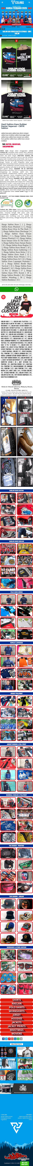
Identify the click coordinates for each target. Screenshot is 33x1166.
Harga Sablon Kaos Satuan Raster (17, 243)
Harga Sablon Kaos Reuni (14, 247)
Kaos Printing (19, 368)
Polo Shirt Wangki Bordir (9, 358)
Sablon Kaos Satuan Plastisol (10, 328)
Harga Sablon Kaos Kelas (14, 252)
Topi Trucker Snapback (21, 375)
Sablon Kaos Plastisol (20, 321)
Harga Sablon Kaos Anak (13, 254)
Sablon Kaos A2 (18, 339)
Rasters (8, 144)
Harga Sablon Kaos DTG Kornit (16, 271)
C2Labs (5, 35)
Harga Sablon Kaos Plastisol (16, 225)
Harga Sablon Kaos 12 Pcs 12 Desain (16, 269)
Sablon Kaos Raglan (15, 332)
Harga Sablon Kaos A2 (11, 259)
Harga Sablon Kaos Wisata (13, 257)
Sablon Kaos (16, 144)
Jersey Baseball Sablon (9, 351)
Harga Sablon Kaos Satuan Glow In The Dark (16, 239)
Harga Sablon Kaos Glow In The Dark (16, 228)
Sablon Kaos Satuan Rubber (20, 326)
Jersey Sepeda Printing (22, 349)
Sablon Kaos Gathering (16, 334)
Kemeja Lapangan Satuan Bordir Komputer (14, 356)
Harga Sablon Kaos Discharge (15, 231)
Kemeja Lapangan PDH (21, 353)
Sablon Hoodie (25, 358)
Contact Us (18, 1137)
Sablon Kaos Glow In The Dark (10, 324)
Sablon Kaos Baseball (17, 343)
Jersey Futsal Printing (16, 347)
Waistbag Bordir (16, 364)
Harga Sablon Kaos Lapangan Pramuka (16, 260)
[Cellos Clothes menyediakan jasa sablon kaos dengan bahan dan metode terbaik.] (8, 1063)
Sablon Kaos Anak (17, 336)
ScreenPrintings (8, 146)
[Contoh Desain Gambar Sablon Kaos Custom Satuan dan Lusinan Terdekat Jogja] (8, 1075)
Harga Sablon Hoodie (11, 275)
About (16, 1137)
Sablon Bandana (18, 366)
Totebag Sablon (26, 371)
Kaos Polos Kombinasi (7, 377)
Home (14, 1137)
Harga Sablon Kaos (10, 224)
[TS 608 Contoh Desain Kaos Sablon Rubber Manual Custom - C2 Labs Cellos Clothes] (8, 1052)
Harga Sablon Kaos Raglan (17, 245)
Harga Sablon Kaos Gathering (14, 250)
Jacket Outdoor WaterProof (11, 360)
